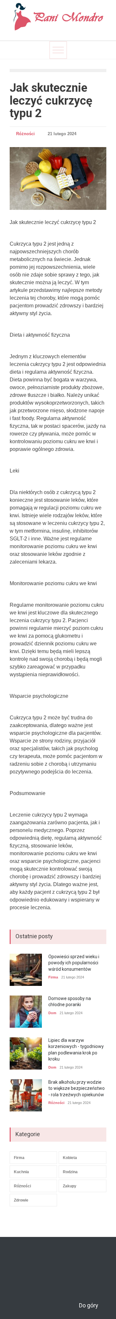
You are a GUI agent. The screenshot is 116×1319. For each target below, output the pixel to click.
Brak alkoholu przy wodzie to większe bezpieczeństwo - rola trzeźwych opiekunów (76, 1088)
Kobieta (70, 1157)
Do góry (88, 1305)
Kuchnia (21, 1172)
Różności (25, 133)
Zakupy (69, 1186)
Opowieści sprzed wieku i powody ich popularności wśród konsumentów (73, 963)
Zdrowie (21, 1200)
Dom (52, 1013)
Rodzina (70, 1172)
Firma (53, 977)
